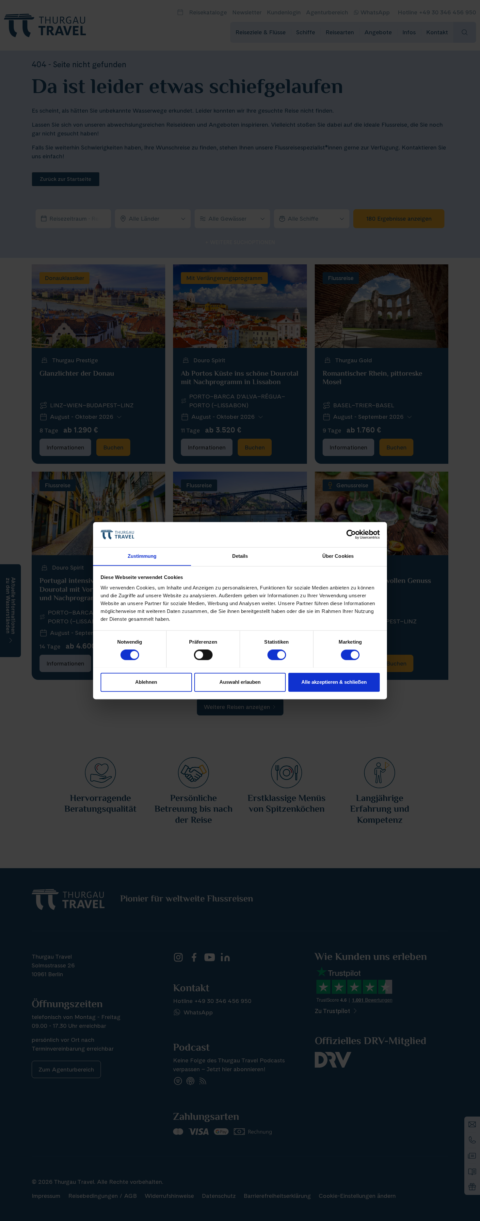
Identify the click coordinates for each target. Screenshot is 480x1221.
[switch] (203, 655)
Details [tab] (240, 556)
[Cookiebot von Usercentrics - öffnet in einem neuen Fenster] (351, 534)
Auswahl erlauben (240, 682)
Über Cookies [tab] (338, 556)
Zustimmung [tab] (142, 556)
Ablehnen (146, 682)
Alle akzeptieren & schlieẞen (334, 682)
